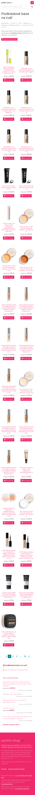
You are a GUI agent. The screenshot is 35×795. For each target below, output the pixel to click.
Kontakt (4, 769)
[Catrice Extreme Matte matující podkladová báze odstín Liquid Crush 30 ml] (26, 582)
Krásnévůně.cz (20, 696)
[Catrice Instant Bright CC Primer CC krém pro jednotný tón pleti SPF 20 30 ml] (8, 582)
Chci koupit (9, 80)
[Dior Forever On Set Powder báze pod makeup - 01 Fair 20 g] (26, 379)
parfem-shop (7, 3)
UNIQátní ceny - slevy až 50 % (12, 694)
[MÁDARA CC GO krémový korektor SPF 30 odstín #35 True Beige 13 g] (8, 97)
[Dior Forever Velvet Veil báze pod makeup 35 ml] (8, 175)
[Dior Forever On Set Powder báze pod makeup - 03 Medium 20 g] (8, 255)
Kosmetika (4, 23)
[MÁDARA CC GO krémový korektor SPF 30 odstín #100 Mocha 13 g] (26, 136)
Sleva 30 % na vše (8, 708)
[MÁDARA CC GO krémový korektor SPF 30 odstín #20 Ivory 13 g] (26, 97)
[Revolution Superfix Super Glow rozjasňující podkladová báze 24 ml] (26, 457)
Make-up (27, 23)
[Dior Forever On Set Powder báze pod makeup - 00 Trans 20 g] (26, 501)
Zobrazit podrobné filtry (10, 39)
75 (25, 656)
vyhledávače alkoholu (22, 788)
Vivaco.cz (21, 704)
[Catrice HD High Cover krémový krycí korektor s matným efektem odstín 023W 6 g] (8, 621)
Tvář (19, 23)
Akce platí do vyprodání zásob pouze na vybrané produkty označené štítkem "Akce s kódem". (17, 684)
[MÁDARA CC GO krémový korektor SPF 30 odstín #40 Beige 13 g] (26, 58)
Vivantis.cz (21, 690)
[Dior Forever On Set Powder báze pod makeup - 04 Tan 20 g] (26, 257)
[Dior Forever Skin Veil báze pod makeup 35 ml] (26, 175)
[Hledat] (32, 6)
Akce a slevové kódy (10, 678)
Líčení (13, 23)
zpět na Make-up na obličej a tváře (16, 670)
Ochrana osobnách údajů (16, 769)
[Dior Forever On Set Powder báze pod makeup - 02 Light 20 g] (26, 216)
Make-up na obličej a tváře (10, 25)
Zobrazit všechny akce (11, 724)
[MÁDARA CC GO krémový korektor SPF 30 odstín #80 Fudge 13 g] (8, 136)
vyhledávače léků (7, 784)
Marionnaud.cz (20, 712)
